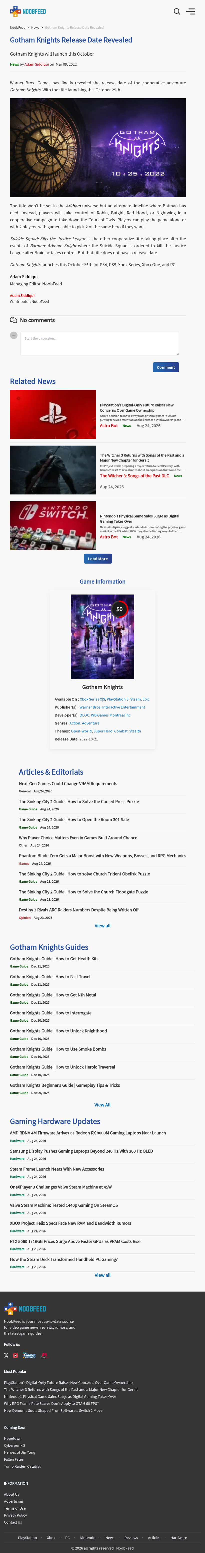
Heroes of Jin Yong (19, 1452)
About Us (11, 1494)
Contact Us (13, 1522)
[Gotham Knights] (102, 677)
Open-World (81, 730)
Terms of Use (15, 1508)
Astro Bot (109, 425)
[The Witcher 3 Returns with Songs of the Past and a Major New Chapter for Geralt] (53, 492)
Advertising (13, 1501)
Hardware (178, 1537)
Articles (154, 1537)
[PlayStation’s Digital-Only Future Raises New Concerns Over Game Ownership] (53, 437)
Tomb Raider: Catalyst (22, 1466)
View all (102, 925)
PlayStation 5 (117, 699)
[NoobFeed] (28, 11)
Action (75, 722)
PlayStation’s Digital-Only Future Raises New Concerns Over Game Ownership (137, 407)
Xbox (51, 1537)
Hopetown (13, 1438)
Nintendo (88, 1537)
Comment (166, 367)
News (35, 27)
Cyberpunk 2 (14, 1445)
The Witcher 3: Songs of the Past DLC (134, 475)
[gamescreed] (29, 1355)
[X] (6, 1355)
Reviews (131, 1537)
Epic (146, 699)
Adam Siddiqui (36, 64)
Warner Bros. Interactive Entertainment (112, 707)
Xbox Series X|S (92, 699)
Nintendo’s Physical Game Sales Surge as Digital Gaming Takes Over (60, 1396)
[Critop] (44, 1355)
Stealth (135, 730)
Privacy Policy (15, 1515)
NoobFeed (18, 27)
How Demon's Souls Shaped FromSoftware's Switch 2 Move (53, 1410)
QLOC (84, 715)
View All (102, 1104)
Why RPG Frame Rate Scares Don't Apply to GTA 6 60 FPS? (51, 1403)
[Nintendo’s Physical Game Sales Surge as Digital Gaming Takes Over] (53, 548)
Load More (98, 558)
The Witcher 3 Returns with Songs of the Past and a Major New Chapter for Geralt (142, 458)
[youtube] (15, 1355)
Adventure (91, 722)
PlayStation (27, 1537)
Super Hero (103, 730)
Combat (121, 730)
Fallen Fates (14, 1459)
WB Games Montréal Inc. (111, 715)
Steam (135, 699)
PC (67, 1537)
